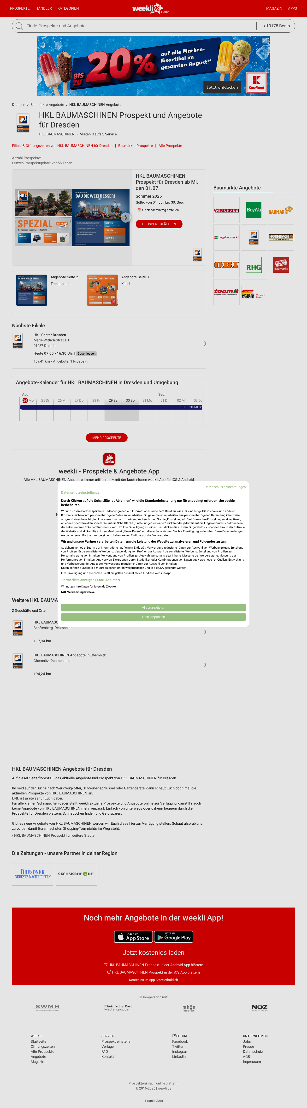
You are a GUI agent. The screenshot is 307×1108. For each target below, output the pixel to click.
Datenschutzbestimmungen (225, 487)
